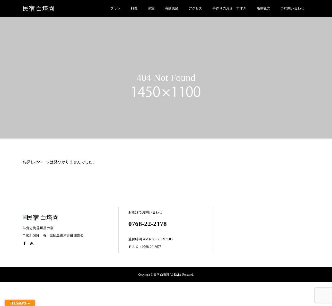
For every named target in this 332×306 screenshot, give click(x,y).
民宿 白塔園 (38, 9)
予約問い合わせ (292, 8)
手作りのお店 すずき (229, 8)
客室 (151, 8)
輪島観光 (263, 8)
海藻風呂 (171, 8)
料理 (134, 8)
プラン (115, 8)
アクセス (195, 8)
